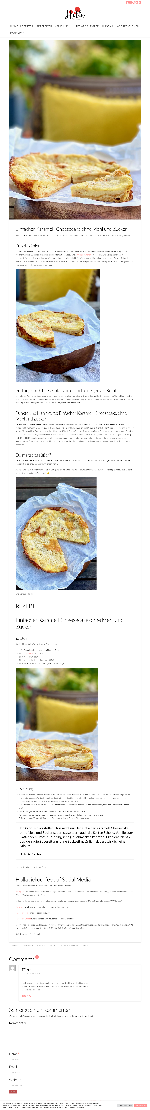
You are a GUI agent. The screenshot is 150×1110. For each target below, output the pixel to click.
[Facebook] (127, 2)
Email (13, 1067)
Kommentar (18, 1023)
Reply (25, 995)
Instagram (20, 891)
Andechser (15, 946)
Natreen (85, 946)
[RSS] (140, 2)
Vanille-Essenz (29, 653)
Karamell (52, 946)
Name (14, 1054)
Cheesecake (28, 946)
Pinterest (19, 907)
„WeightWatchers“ (84, 255)
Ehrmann (41, 946)
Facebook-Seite (22, 913)
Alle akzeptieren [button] (141, 1105)
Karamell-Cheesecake (69, 946)
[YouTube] (130, 2)
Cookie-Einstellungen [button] (125, 1105)
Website (15, 1080)
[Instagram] (133, 2)
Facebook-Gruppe (23, 918)
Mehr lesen (80, 1107)
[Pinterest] (137, 2)
